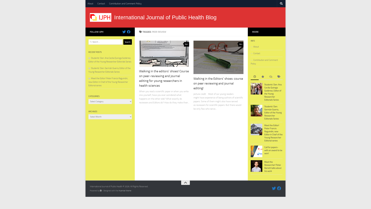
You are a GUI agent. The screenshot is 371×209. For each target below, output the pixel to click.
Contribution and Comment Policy (125, 3)
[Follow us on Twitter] (124, 32)
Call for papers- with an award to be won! (273, 150)
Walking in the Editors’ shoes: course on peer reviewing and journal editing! (218, 83)
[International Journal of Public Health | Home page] (100, 17)
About (90, 3)
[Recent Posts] (255, 77)
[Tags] (279, 77)
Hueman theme (125, 191)
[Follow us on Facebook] (128, 32)
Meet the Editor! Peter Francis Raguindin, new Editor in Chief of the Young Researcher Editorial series (108, 82)
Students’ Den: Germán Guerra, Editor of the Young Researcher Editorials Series (273, 112)
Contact (101, 3)
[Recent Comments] (271, 77)
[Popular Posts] (263, 77)
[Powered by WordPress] (101, 191)
